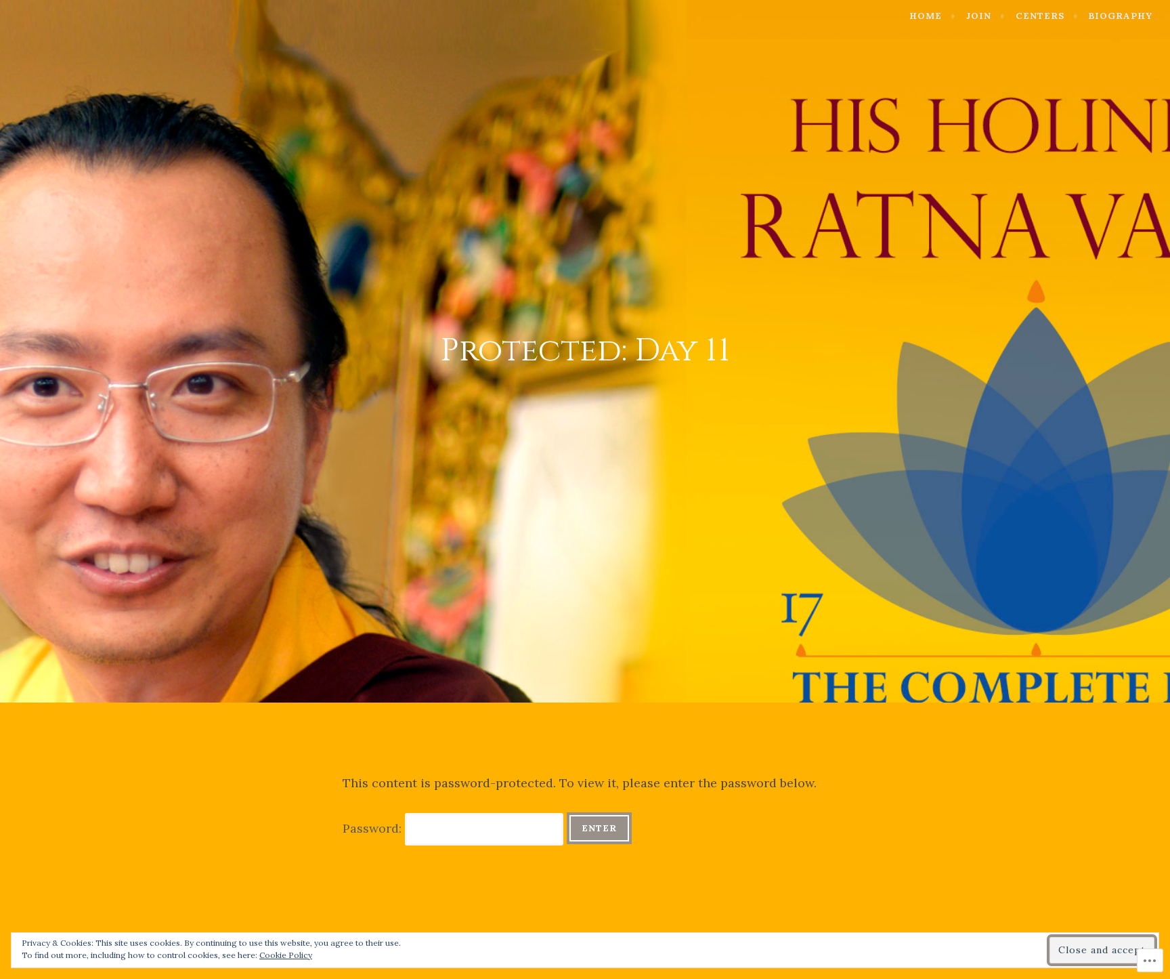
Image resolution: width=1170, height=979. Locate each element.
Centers (1040, 16)
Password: (374, 828)
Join (978, 16)
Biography (1120, 16)
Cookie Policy (285, 955)
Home (925, 16)
